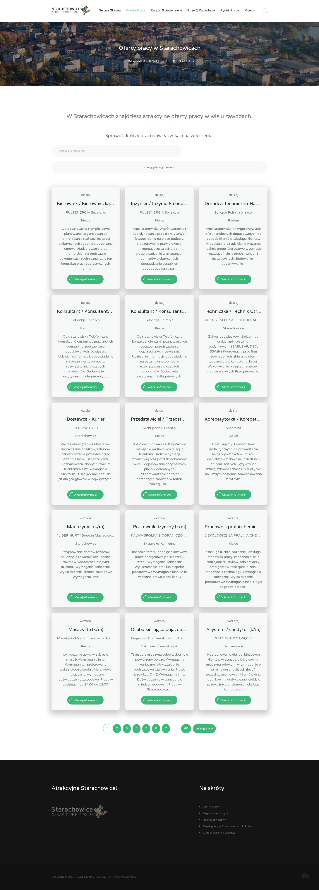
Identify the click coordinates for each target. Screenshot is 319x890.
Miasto (249, 10)
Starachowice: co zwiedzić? (219, 832)
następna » (204, 728)
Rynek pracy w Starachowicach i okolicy (227, 826)
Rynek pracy (229, 10)
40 (186, 728)
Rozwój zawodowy (201, 10)
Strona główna (110, 10)
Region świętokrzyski (166, 10)
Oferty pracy (135, 10)
